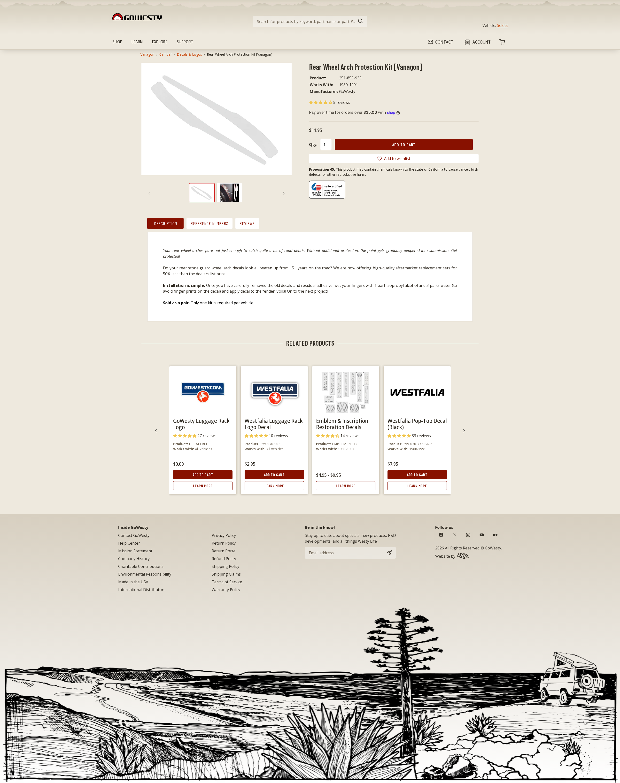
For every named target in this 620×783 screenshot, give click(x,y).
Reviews (247, 223)
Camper (165, 54)
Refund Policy (224, 558)
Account (482, 42)
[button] (321, 102)
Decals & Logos (189, 54)
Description (165, 223)
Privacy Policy (224, 535)
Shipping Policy (225, 566)
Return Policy (224, 543)
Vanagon (147, 54)
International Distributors (141, 589)
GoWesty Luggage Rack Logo (201, 424)
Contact (444, 42)
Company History (134, 558)
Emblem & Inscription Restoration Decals (342, 424)
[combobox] (310, 21)
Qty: (313, 144)
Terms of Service (227, 582)
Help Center (129, 543)
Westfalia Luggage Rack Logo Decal (274, 424)
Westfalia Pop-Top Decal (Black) (417, 424)
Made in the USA (133, 582)
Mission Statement (135, 551)
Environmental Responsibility (144, 574)
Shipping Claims (226, 574)
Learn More (203, 485)
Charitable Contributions (140, 566)
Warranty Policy (226, 589)
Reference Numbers (209, 223)
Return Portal (224, 551)
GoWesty (493, 548)
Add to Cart (203, 474)
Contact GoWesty (133, 535)
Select (502, 25)
